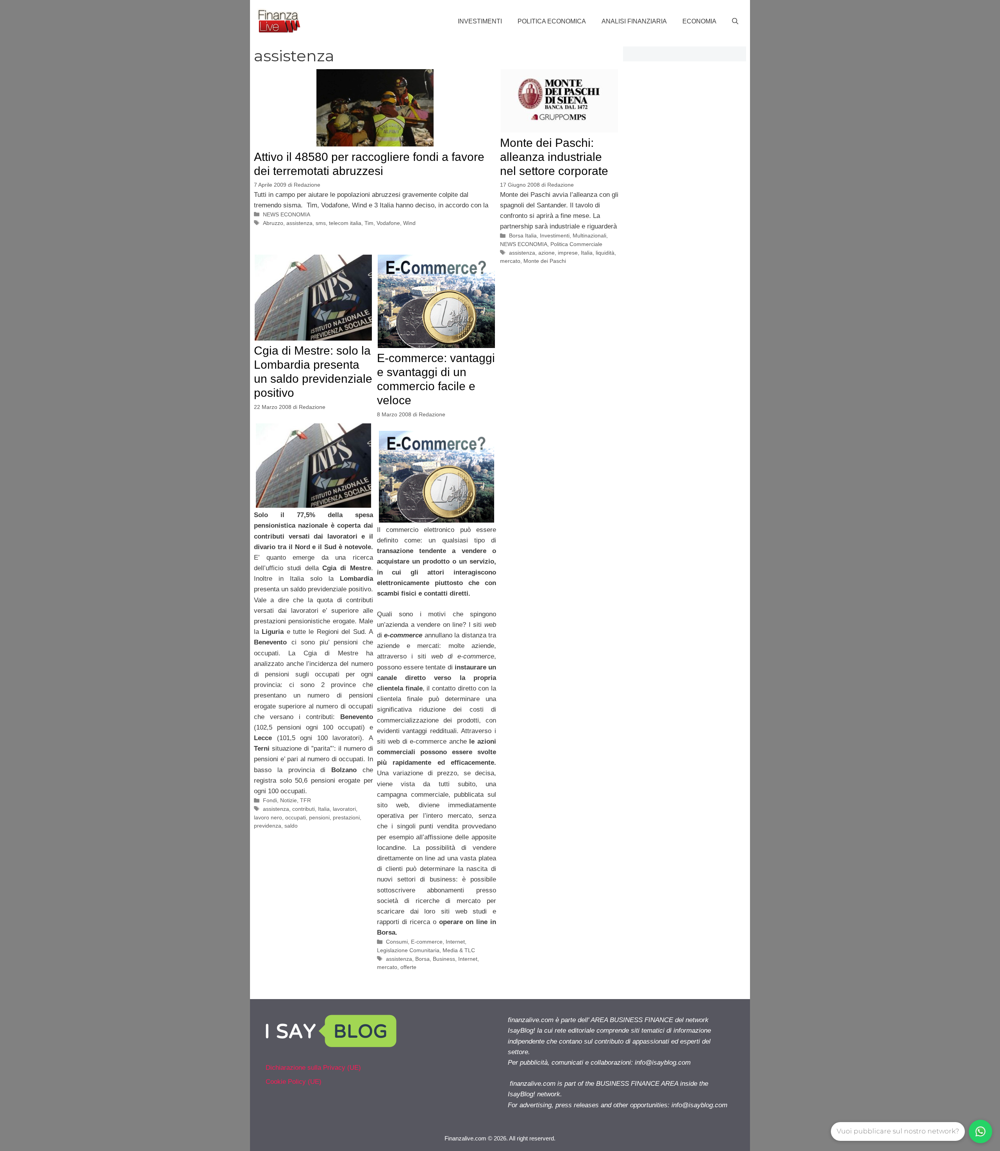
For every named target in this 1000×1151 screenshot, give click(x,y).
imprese (568, 253)
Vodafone (388, 223)
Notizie (288, 800)
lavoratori (344, 809)
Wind (409, 223)
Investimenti (480, 21)
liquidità (605, 253)
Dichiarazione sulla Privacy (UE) (313, 1067)
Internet (455, 942)
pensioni (319, 817)
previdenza (267, 826)
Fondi (270, 800)
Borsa (422, 959)
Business (444, 959)
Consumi (397, 942)
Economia (699, 21)
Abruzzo (273, 223)
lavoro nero (268, 817)
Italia (587, 253)
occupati (295, 817)
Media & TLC (459, 950)
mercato (510, 261)
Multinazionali (589, 235)
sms (321, 223)
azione (546, 253)
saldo (291, 826)
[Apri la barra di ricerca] (735, 21)
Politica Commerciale (576, 244)
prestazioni (346, 817)
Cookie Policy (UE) (293, 1081)
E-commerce (427, 942)
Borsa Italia (523, 235)
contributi (303, 809)
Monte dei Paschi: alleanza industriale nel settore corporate (554, 156)
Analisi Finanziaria (634, 21)
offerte (408, 967)
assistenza (299, 223)
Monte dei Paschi (544, 261)
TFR (305, 800)
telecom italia (345, 223)
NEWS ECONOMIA (286, 214)
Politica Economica (552, 21)
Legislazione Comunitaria (408, 950)
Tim (368, 223)
